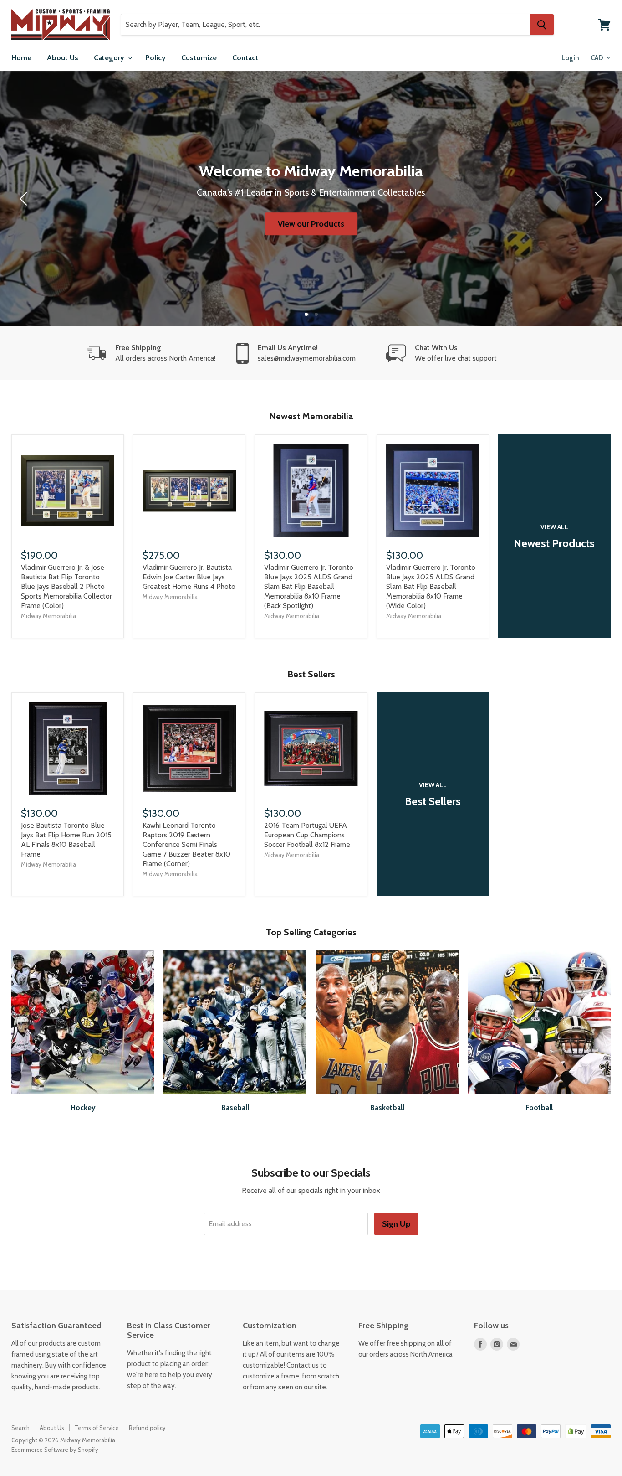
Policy (155, 57)
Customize (199, 57)
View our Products (311, 224)
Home (21, 57)
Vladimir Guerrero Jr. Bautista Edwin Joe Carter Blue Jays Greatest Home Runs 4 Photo (189, 577)
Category (110, 57)
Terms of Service (96, 1427)
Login (570, 58)
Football (539, 1107)
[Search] (542, 24)
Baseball (235, 1107)
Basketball (387, 1107)
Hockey (83, 1107)
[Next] (597, 199)
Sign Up (396, 1224)
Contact (245, 57)
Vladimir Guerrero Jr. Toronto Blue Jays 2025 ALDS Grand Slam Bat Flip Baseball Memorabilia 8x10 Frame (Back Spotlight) (308, 586)
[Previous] (25, 199)
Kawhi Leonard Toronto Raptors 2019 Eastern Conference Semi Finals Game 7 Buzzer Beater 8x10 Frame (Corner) (186, 844)
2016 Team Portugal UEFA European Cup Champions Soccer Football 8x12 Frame (307, 835)
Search (20, 1427)
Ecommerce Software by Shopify (54, 1449)
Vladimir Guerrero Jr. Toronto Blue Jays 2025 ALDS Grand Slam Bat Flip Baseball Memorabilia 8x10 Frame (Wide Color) (430, 586)
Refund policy (147, 1427)
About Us (62, 57)
